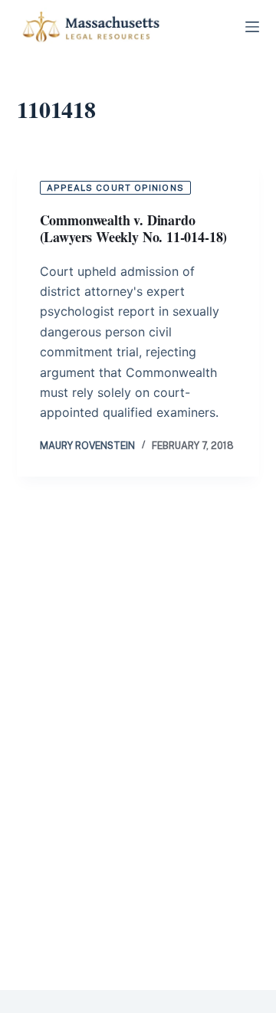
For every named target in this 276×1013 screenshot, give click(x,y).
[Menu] (252, 27)
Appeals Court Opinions (115, 187)
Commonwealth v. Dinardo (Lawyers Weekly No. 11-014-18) (134, 229)
